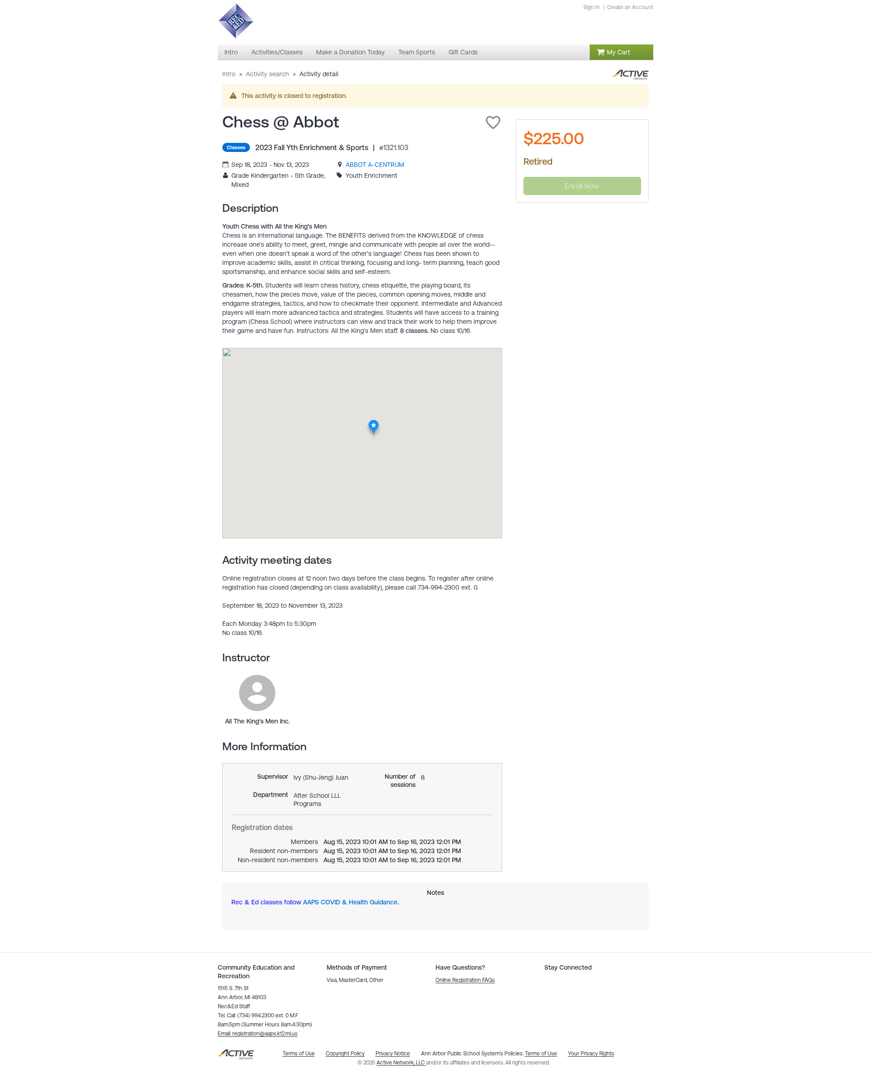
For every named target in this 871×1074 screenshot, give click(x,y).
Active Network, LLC (401, 1062)
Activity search (267, 74)
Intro (228, 74)
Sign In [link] (591, 7)
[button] (493, 122)
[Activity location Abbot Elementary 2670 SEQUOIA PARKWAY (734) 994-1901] (373, 422)
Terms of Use (541, 1053)
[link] (375, 164)
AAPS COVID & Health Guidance (350, 902)
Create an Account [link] (630, 7)
